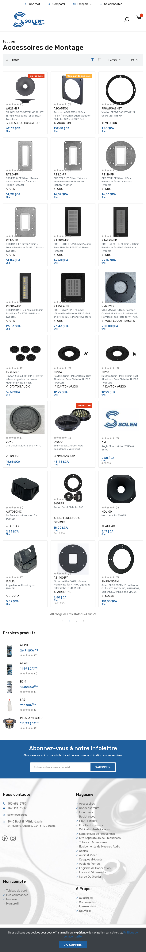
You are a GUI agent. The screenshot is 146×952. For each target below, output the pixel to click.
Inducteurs (86, 812)
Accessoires (87, 803)
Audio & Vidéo (88, 855)
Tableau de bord (16, 890)
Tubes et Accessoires (93, 842)
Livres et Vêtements (92, 872)
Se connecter (112, 4)
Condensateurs (89, 808)
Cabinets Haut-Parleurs (94, 829)
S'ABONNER (102, 767)
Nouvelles (85, 911)
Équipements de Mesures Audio (99, 846)
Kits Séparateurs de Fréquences (100, 838)
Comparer (58, 4)
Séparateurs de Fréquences (97, 833)
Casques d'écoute (90, 859)
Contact (34, 4)
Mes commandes (17, 895)
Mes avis (11, 899)
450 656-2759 (16, 803)
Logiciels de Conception (95, 868)
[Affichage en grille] (92, 60)
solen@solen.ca (17, 814)
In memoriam (87, 906)
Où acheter (86, 898)
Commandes (87, 902)
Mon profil (12, 903)
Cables (83, 851)
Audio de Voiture (90, 863)
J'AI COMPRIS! (73, 944)
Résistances (87, 816)
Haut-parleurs (88, 821)
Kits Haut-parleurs (91, 825)
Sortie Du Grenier (90, 876)
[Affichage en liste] (99, 60)
